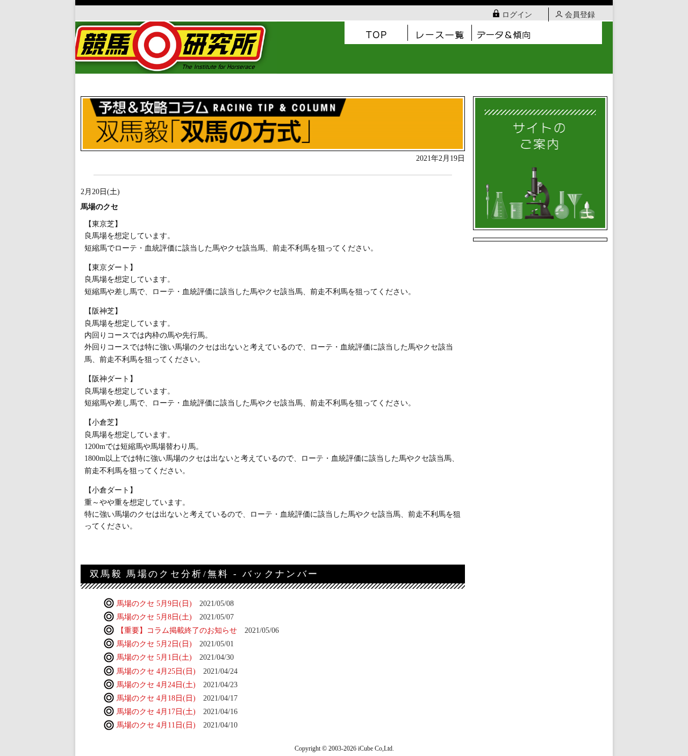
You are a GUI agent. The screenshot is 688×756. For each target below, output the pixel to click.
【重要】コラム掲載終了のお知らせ (196, 630)
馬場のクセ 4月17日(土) (176, 712)
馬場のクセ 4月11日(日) (176, 725)
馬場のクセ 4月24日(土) (176, 685)
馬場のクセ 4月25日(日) (176, 671)
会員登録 (580, 15)
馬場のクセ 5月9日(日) (174, 604)
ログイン (517, 15)
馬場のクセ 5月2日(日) (174, 644)
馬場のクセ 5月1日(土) (174, 657)
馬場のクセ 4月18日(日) (176, 698)
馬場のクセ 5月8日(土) (174, 617)
